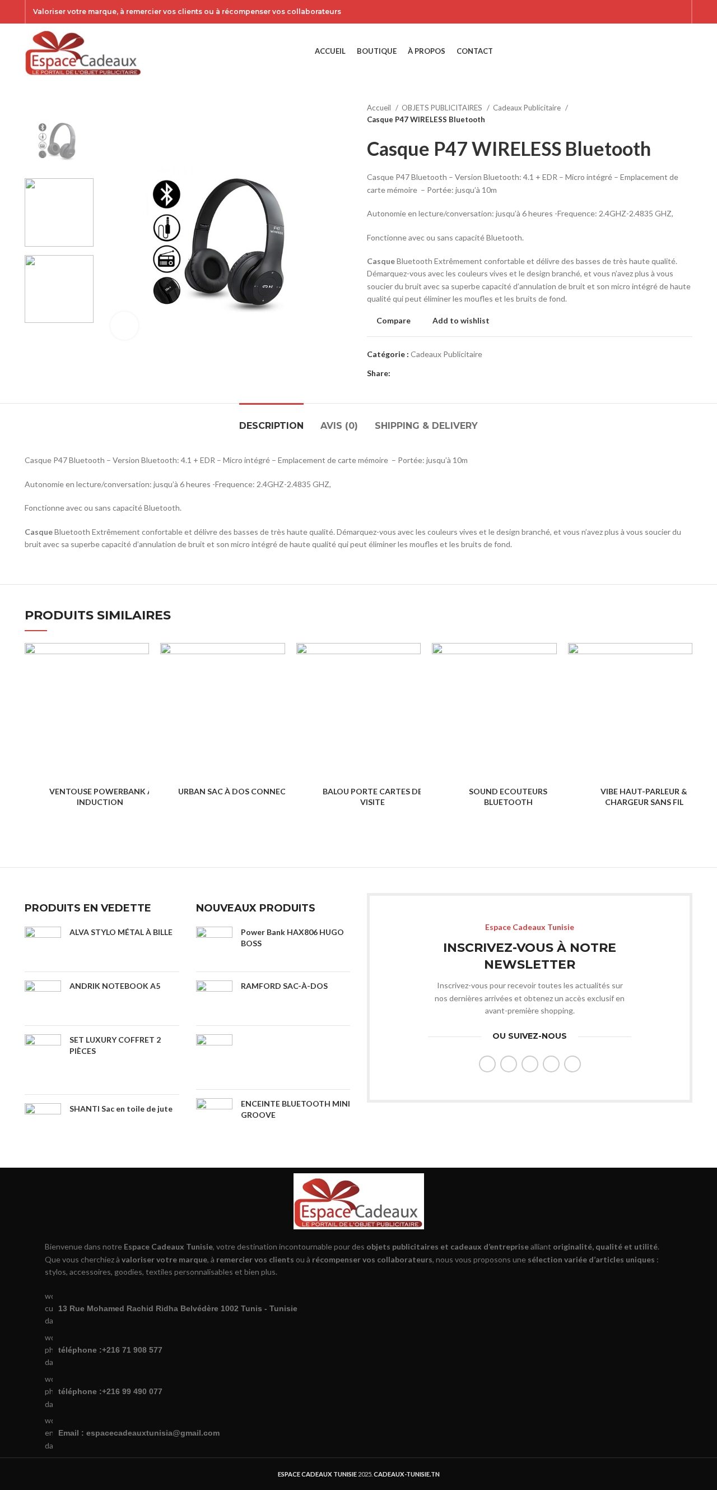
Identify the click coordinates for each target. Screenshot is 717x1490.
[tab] (271, 420)
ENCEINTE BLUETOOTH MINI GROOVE (295, 1109)
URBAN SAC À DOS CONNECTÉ (237, 791)
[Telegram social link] (451, 373)
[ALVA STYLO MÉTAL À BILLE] (43, 945)
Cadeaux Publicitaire (527, 107)
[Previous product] (664, 113)
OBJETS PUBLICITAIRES (443, 107)
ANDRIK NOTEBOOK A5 (114, 986)
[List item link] (358, 1350)
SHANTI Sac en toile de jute (121, 1108)
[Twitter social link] (634, 11)
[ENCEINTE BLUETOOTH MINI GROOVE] (214, 1116)
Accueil (380, 107)
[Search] (669, 51)
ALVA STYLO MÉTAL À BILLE (121, 932)
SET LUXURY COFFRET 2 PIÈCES (115, 1045)
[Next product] (686, 113)
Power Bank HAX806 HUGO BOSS (292, 937)
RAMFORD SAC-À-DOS (284, 986)
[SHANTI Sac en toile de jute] (43, 1120)
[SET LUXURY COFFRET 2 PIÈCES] (43, 1059)
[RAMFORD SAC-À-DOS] (214, 998)
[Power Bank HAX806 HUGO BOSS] (214, 945)
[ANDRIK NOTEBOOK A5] (43, 998)
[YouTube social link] (664, 11)
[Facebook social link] (620, 11)
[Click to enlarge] (124, 326)
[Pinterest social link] (678, 11)
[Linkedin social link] (438, 373)
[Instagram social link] (649, 11)
